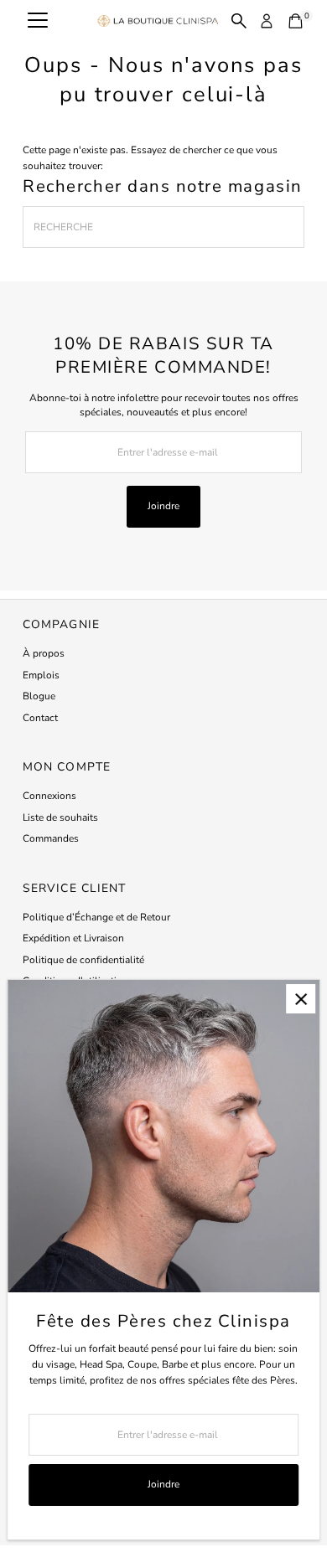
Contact (40, 717)
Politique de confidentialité (83, 960)
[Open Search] (239, 20)
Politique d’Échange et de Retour (96, 917)
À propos (44, 653)
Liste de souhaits (60, 817)
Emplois (41, 675)
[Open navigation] (38, 21)
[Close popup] (300, 998)
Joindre (163, 506)
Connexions (49, 795)
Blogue (39, 696)
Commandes (51, 838)
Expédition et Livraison (73, 938)
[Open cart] (295, 20)
